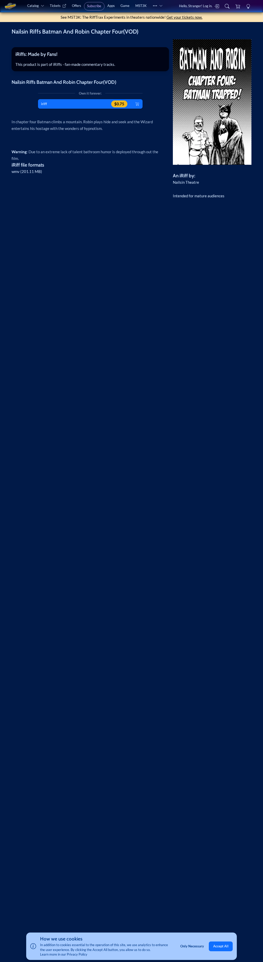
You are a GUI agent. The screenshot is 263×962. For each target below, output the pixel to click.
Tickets (55, 6)
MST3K (141, 6)
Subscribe (94, 6)
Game (124, 6)
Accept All (221, 946)
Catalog (33, 6)
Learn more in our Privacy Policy (63, 954)
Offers (76, 6)
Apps (111, 6)
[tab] (90, 54)
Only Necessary (192, 946)
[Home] (10, 6)
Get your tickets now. (184, 17)
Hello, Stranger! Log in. (195, 6)
